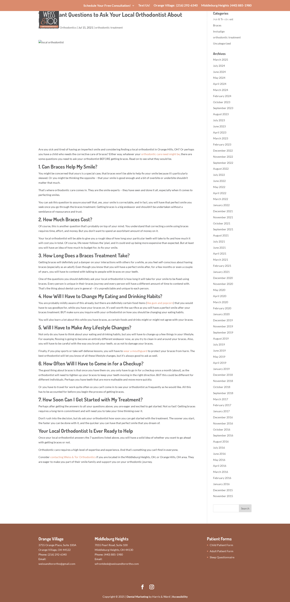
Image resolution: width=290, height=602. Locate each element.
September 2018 (223, 393)
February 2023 (222, 144)
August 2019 (221, 338)
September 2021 (223, 229)
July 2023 (219, 120)
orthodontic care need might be (160, 154)
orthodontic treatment (227, 37)
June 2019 (219, 350)
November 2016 (223, 423)
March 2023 (220, 138)
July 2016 (219, 447)
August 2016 (221, 441)
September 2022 (223, 162)
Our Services (155, 19)
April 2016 (219, 465)
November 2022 (223, 156)
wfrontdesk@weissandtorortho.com (117, 563)
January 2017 (221, 411)
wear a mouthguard (135, 351)
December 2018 (223, 374)
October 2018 (221, 387)
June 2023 (219, 126)
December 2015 (223, 490)
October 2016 (221, 429)
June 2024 (219, 71)
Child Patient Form (221, 545)
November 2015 (223, 496)
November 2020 (223, 283)
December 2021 (223, 211)
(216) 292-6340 (187, 5)
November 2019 (223, 326)
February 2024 (222, 96)
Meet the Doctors (205, 19)
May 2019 (219, 356)
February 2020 (222, 308)
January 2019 (221, 368)
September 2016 (223, 435)
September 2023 (223, 108)
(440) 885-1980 (241, 5)
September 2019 (223, 332)
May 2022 (219, 187)
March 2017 (220, 399)
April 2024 (219, 83)
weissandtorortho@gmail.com (56, 563)
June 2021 (219, 247)
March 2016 (220, 471)
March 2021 (220, 259)
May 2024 (219, 77)
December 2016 (223, 417)
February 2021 (222, 265)
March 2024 (220, 90)
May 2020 (219, 290)
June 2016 (219, 453)
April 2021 (219, 253)
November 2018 (223, 381)
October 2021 (221, 223)
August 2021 (221, 235)
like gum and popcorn (160, 303)
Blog (226, 19)
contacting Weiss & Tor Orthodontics (73, 457)
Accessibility (180, 596)
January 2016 (221, 484)
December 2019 (223, 320)
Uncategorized (222, 43)
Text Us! (144, 5)
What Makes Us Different (121, 19)
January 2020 (221, 314)
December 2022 (223, 150)
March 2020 (220, 302)
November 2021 (223, 217)
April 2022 (219, 193)
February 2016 (222, 478)
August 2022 (221, 168)
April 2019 (219, 362)
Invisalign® (178, 19)
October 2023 (221, 102)
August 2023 (221, 114)
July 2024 (219, 65)
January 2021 (221, 271)
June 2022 (219, 180)
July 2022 (219, 174)
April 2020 (219, 296)
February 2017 (222, 405)
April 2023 (219, 132)
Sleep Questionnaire (222, 557)
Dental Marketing (137, 596)
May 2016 (219, 459)
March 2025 (220, 59)
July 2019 (219, 344)
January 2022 (221, 205)
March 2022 (220, 199)
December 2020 (223, 278)
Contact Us (243, 19)
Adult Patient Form (221, 551)
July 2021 (219, 241)
